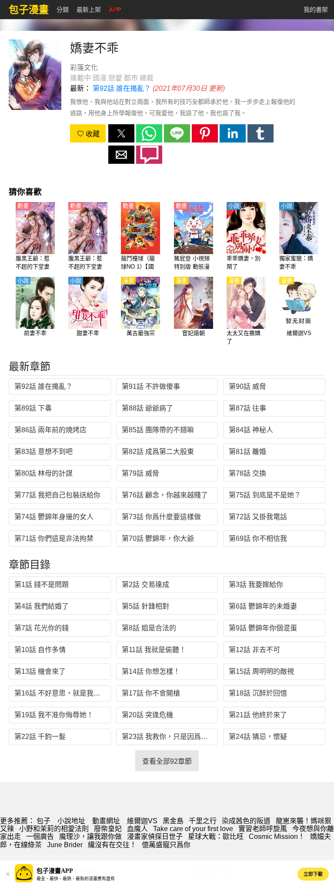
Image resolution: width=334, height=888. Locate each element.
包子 (43, 821)
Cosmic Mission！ (277, 836)
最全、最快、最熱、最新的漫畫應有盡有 (76, 878)
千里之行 (203, 821)
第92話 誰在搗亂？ (122, 88)
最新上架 (89, 9)
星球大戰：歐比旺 (216, 836)
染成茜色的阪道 (246, 821)
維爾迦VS (142, 821)
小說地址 (71, 821)
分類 (63, 9)
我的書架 (316, 9)
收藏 (92, 134)
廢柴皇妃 (108, 828)
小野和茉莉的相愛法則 (54, 828)
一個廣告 (40, 836)
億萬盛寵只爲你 (166, 844)
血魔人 (137, 828)
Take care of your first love (193, 828)
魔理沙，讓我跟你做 (90, 836)
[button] (121, 133)
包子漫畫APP (55, 871)
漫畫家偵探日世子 (155, 836)
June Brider (65, 844)
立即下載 (313, 874)
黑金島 (173, 821)
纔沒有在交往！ (112, 844)
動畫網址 (106, 821)
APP (115, 9)
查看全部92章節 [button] (167, 761)
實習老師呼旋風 (262, 828)
